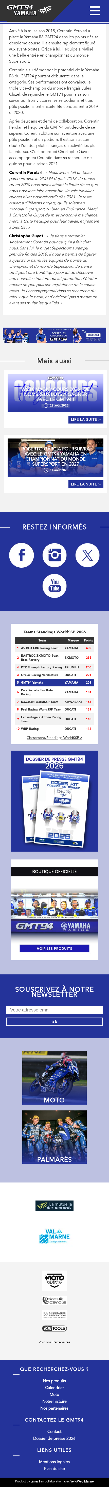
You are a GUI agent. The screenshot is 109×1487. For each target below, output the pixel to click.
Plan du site (54, 1468)
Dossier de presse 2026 (54, 1438)
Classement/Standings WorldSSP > (54, 738)
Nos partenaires (54, 1408)
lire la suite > (86, 419)
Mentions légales (54, 1461)
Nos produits (54, 1380)
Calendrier (54, 1387)
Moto (54, 1394)
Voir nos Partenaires (54, 1342)
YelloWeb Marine (82, 1481)
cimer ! (35, 1481)
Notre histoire (54, 1401)
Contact (54, 1431)
